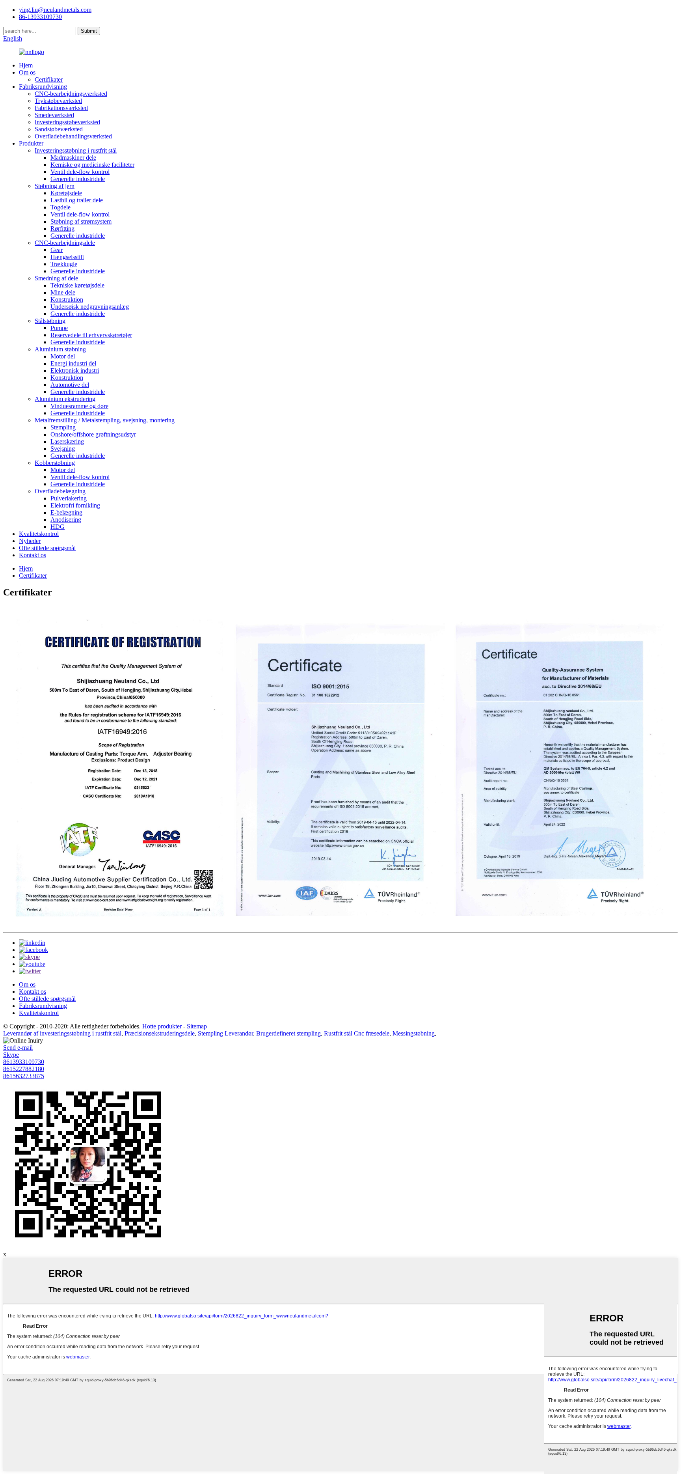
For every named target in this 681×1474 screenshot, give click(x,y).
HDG (57, 526)
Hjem (26, 65)
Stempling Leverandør (225, 1033)
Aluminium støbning (60, 349)
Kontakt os (32, 555)
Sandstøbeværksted (59, 129)
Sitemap (197, 1026)
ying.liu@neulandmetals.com (55, 9)
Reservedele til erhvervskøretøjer (91, 335)
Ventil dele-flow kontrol (80, 171)
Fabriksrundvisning (43, 86)
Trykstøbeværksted (58, 100)
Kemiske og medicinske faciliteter (92, 164)
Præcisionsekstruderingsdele (160, 1033)
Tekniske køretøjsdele (77, 285)
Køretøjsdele (66, 193)
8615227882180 (23, 1068)
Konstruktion (66, 299)
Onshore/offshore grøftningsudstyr (93, 434)
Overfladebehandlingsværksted (73, 136)
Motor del (62, 356)
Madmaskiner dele (73, 157)
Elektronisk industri (74, 370)
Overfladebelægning (60, 491)
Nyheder (30, 540)
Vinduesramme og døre (79, 406)
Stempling (63, 427)
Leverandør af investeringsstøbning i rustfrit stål (62, 1033)
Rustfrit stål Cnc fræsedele (356, 1033)
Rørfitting (62, 228)
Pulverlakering (68, 498)
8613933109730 (23, 1061)
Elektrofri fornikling (75, 505)
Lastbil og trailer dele (76, 200)
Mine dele (62, 292)
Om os (27, 72)
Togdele (60, 207)
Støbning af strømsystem (81, 221)
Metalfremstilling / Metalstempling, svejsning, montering (105, 420)
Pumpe (59, 328)
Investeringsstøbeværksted (67, 122)
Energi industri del (73, 363)
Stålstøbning (50, 320)
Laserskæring (67, 441)
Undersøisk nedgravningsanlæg (89, 306)
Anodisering (65, 519)
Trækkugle (63, 264)
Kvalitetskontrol (39, 533)
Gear (56, 249)
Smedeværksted (54, 115)
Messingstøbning (414, 1033)
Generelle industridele (77, 178)
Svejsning (62, 448)
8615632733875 (23, 1076)
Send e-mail (18, 1047)
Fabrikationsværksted (61, 107)
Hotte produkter (162, 1026)
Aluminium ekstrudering (65, 399)
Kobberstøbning (55, 462)
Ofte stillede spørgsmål (47, 548)
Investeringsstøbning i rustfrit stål (76, 150)
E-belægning (66, 512)
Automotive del (69, 384)
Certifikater (49, 79)
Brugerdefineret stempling (288, 1033)
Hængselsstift (67, 257)
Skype (11, 1054)
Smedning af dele (56, 278)
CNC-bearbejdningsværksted (71, 93)
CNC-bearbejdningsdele (65, 242)
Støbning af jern (54, 186)
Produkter (31, 143)
